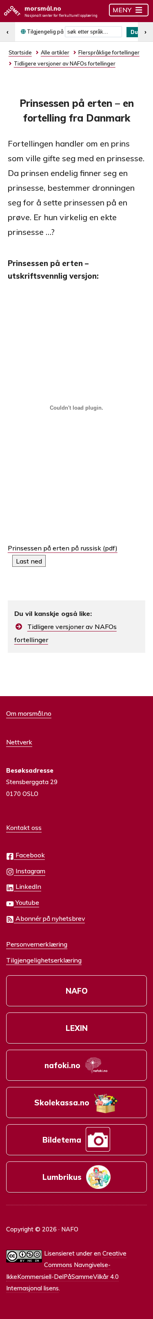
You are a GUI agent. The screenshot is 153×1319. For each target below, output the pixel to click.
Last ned (29, 561)
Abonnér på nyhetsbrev (49, 918)
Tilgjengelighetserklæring (44, 960)
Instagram (29, 871)
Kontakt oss (24, 827)
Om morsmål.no (28, 713)
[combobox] (93, 31)
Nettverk (19, 742)
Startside (20, 52)
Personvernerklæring (36, 944)
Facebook (29, 855)
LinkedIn (27, 886)
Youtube (26, 902)
